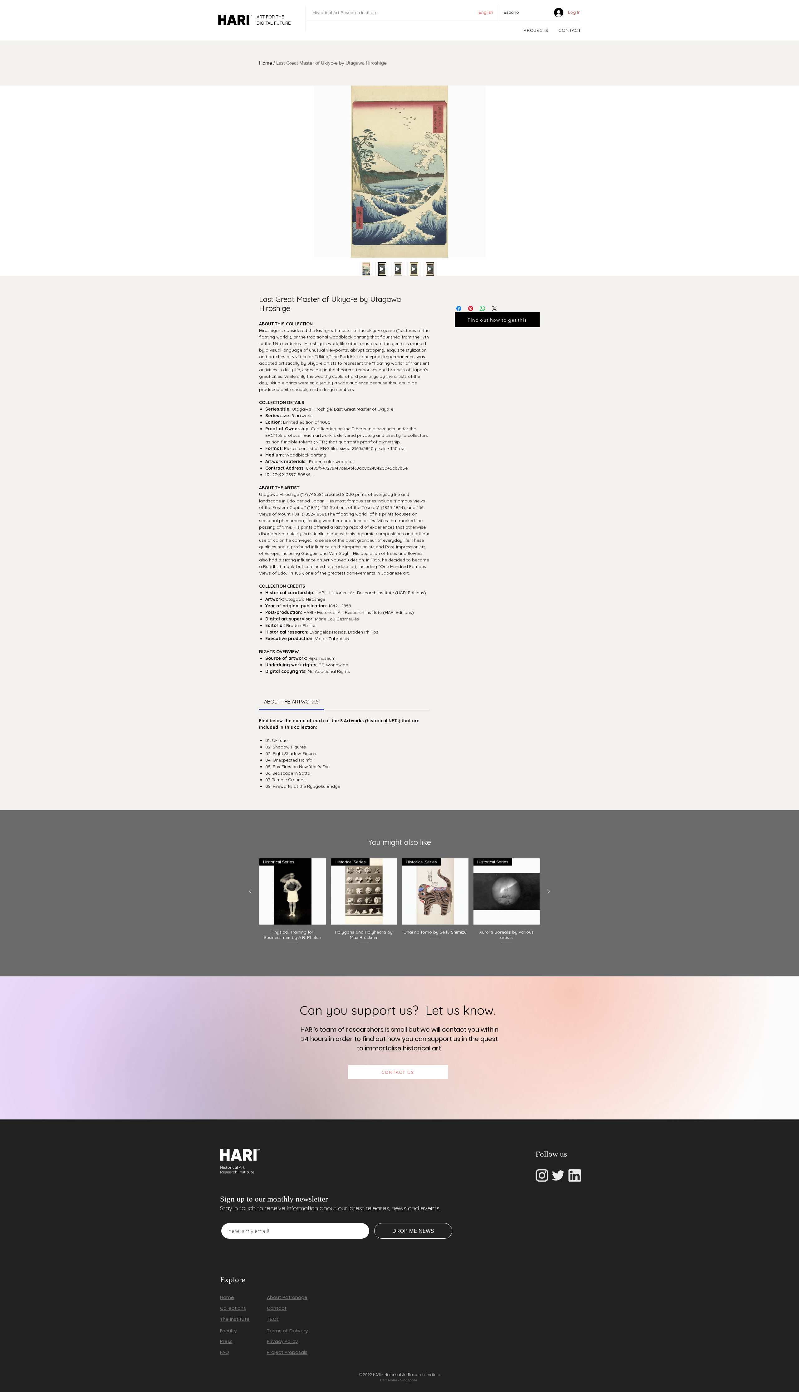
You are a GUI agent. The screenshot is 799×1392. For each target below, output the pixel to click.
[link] (539, 12)
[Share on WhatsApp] (482, 308)
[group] (399, 904)
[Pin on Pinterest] (470, 308)
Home (265, 63)
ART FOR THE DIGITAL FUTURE (274, 20)
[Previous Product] (250, 891)
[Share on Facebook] (459, 308)
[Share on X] (494, 308)
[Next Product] (548, 891)
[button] (536, 30)
